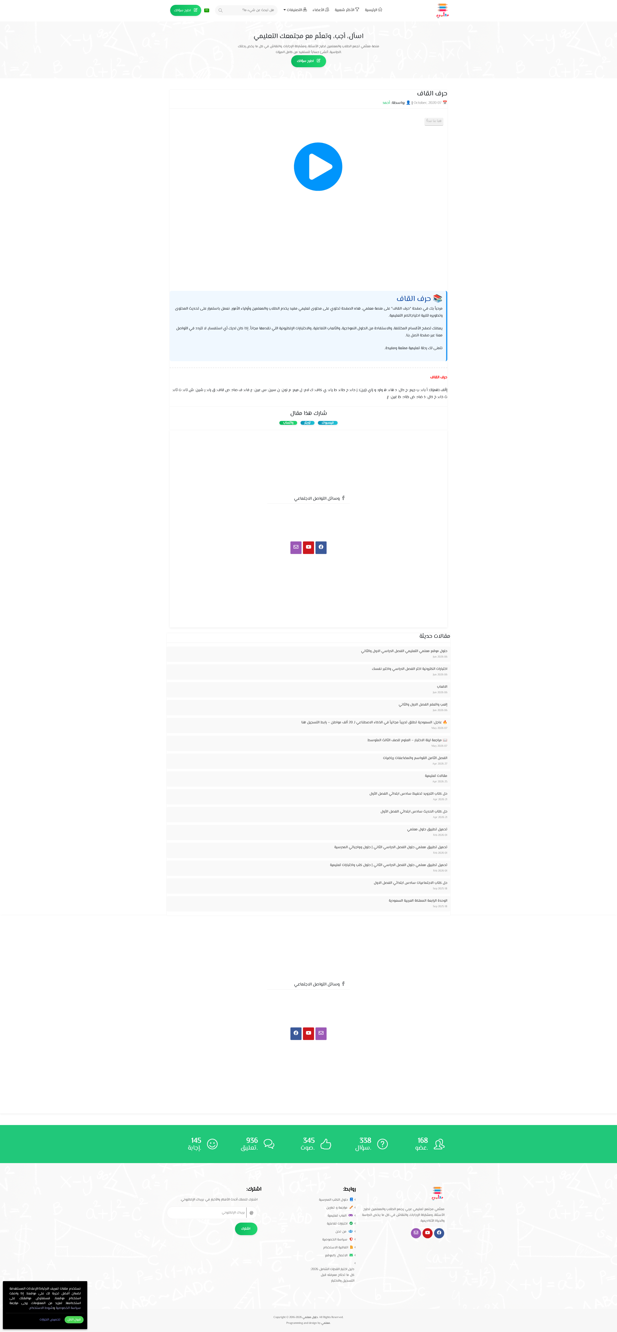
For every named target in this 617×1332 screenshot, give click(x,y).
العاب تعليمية (337, 1216)
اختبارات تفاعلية (337, 1223)
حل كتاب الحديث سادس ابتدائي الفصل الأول (414, 811)
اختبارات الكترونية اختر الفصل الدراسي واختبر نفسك (409, 669)
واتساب (288, 423)
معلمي (325, 1323)
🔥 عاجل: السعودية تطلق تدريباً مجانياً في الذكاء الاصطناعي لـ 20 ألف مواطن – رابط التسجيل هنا (374, 722)
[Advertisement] (308, 461)
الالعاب (442, 687)
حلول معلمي (310, 1317)
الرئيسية (371, 10)
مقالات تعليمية (436, 776)
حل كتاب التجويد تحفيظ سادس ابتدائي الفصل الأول (408, 794)
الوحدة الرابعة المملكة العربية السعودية (418, 901)
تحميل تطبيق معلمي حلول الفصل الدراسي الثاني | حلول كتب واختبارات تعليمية (388, 865)
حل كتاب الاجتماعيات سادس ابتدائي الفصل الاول (410, 883)
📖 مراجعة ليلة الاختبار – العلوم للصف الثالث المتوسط (407, 740)
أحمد (386, 103)
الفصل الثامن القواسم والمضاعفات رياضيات (415, 758)
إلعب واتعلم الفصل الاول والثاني (423, 704)
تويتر (307, 423)
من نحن (341, 1231)
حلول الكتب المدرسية (334, 1200)
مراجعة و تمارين (337, 1208)
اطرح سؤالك (183, 10)
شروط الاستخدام (41, 1308)
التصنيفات (294, 10)
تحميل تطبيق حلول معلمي (427, 829)
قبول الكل (74, 1319)
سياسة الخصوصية (335, 1239)
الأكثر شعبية (345, 10)
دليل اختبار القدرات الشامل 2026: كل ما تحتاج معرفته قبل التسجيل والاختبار (332, 1275)
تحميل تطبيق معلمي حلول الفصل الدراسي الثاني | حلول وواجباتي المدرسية (390, 847)
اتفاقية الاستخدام (336, 1247)
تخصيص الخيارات (50, 1319)
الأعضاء (319, 10)
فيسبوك (328, 423)
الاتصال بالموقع (336, 1255)
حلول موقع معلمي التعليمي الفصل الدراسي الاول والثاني (404, 651)
